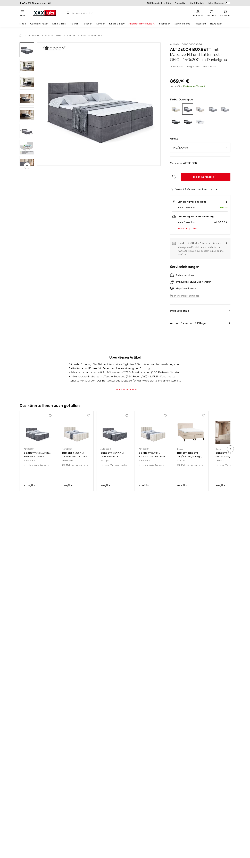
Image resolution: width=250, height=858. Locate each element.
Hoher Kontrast (216, 3)
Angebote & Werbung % (142, 23)
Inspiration (164, 23)
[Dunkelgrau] (187, 109)
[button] (27, 49)
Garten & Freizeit (39, 23)
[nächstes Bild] (230, 448)
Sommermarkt (182, 23)
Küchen (75, 23)
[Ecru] (200, 109)
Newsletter (216, 23)
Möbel (23, 23)
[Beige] (175, 109)
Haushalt (87, 23)
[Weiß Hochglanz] (200, 121)
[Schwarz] (175, 121)
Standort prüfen (187, 228)
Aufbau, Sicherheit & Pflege (188, 323)
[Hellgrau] (224, 109)
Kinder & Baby (116, 23)
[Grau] (212, 109)
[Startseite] (21, 35)
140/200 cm (180, 147)
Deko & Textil (59, 23)
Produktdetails (179, 310)
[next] (27, 165)
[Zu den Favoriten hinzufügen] (174, 177)
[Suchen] (68, 13)
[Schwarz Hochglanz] (187, 121)
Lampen (100, 23)
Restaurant (200, 23)
